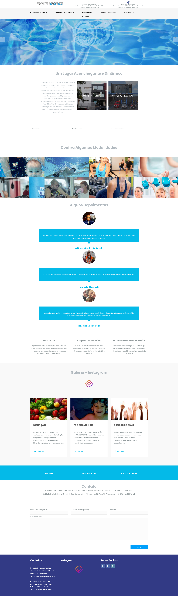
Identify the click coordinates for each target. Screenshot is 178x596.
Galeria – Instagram (108, 12)
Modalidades (87, 12)
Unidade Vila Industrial (63, 12)
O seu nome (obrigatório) (39, 510)
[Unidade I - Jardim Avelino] (103, 566)
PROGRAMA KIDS (83, 425)
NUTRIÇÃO (39, 425)
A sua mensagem (36, 516)
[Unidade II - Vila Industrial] (108, 566)
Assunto (113, 510)
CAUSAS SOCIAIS (124, 425)
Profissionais (129, 12)
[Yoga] (156, 167)
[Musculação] (111, 187)
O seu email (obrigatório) (80, 510)
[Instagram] (113, 566)
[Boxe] (22, 187)
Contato (85, 17)
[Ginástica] (111, 167)
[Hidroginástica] (156, 187)
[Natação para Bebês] (22, 167)
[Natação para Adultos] (66, 167)
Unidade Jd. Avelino (37, 12)
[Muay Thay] (66, 187)
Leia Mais (40, 451)
